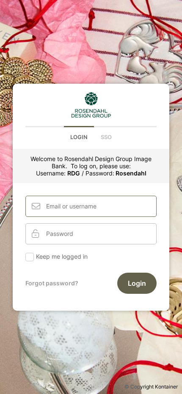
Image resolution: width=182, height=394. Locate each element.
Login (79, 137)
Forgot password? (51, 283)
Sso (106, 137)
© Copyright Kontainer (151, 386)
